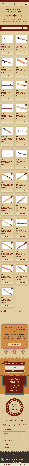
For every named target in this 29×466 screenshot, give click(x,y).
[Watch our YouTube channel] (4, 425)
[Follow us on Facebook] (14, 425)
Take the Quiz (14, 344)
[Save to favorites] (26, 225)
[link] (21, 228)
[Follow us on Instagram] (9, 425)
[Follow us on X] (19, 425)
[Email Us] (24, 425)
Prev (2, 311)
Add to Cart (22, 236)
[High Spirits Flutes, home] (14, 4)
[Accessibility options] (2, 459)
